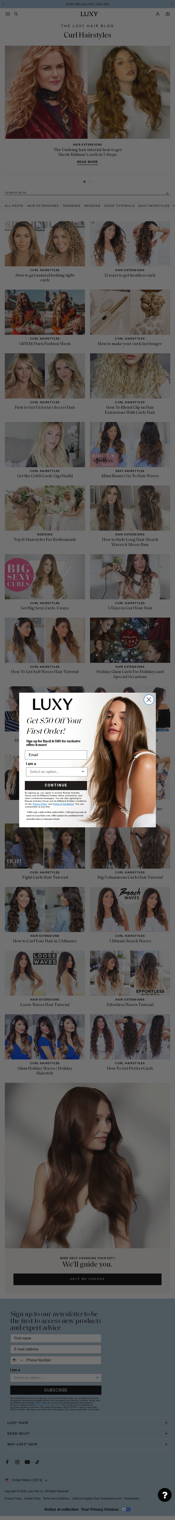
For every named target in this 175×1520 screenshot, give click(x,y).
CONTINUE (56, 785)
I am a (31, 764)
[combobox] (55, 772)
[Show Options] (83, 772)
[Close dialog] (149, 699)
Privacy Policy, (40, 804)
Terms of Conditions (63, 804)
